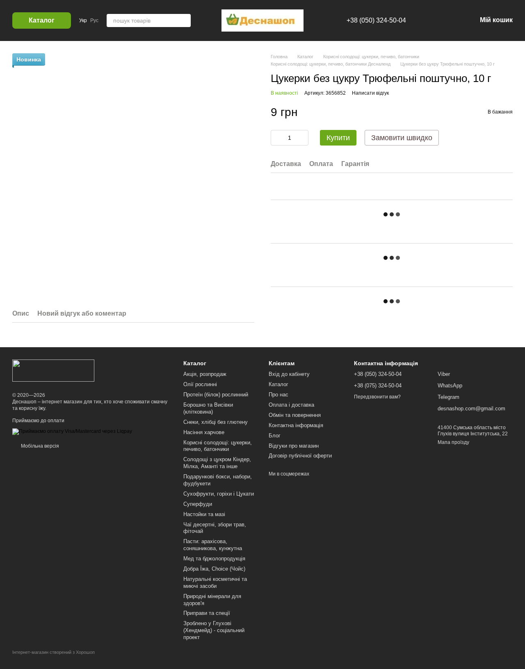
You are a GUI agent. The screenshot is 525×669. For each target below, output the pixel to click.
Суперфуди (197, 504)
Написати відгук (370, 93)
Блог (275, 435)
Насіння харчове (203, 432)
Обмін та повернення (295, 415)
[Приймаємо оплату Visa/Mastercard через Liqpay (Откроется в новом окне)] (72, 431)
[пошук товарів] (184, 20)
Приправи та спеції (206, 613)
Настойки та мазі (204, 514)
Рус (94, 20)
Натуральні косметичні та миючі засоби (215, 582)
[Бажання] (427, 20)
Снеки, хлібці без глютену (215, 422)
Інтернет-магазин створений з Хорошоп (53, 652)
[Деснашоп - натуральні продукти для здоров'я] (53, 370)
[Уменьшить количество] (277, 137)
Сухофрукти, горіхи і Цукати (218, 494)
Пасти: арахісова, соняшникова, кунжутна (212, 544)
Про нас (278, 394)
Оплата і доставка (291, 405)
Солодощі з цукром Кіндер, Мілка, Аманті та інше (217, 462)
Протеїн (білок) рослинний (215, 394)
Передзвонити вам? (377, 397)
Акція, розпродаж (204, 374)
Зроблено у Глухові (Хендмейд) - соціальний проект (213, 630)
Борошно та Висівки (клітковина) (208, 408)
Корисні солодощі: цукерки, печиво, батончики (217, 446)
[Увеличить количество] (302, 137)
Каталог (278, 384)
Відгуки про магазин (294, 446)
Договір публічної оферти (300, 456)
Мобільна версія (39, 446)
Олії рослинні (200, 384)
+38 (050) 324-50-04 (376, 20)
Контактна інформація (296, 425)
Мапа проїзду (453, 442)
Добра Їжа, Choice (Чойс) (214, 569)
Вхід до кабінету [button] (289, 374)
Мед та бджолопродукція (214, 558)
